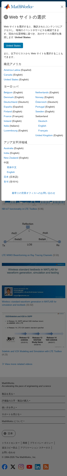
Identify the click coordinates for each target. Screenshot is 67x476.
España (8, 106)
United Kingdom (44, 135)
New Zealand (11, 157)
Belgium (8, 92)
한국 (6, 181)
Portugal (39, 106)
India (6, 153)
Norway (39, 97)
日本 (6, 176)
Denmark (9, 97)
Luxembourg (11, 130)
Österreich (41, 102)
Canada (8, 74)
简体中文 (11, 167)
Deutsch (42, 121)
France (8, 116)
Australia (8, 148)
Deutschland (10, 102)
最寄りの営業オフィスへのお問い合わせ (33, 193)
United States (11, 79)
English (42, 125)
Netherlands (42, 92)
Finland (8, 111)
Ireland (7, 121)
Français (43, 130)
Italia (6, 125)
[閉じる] (62, 6)
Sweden (39, 111)
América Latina (12, 70)
